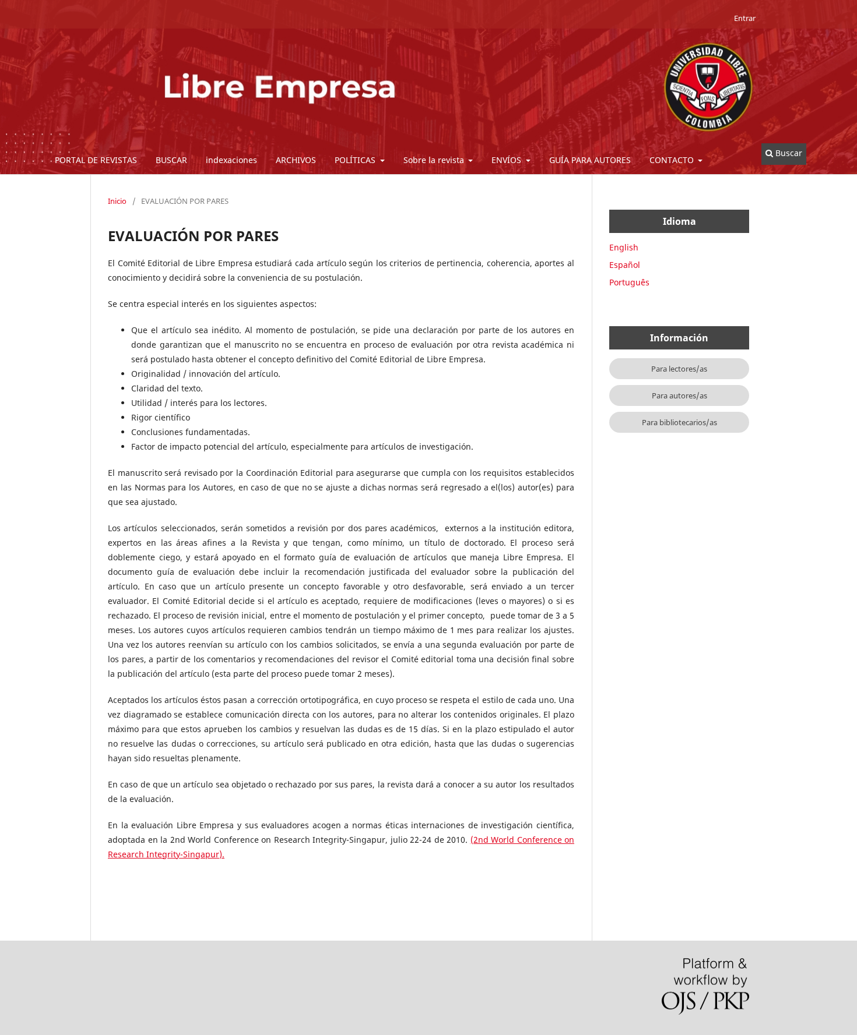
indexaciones (231, 159)
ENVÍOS (507, 159)
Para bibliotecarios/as (679, 422)
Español (624, 264)
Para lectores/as (679, 368)
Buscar (787, 152)
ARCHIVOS (296, 159)
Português (629, 282)
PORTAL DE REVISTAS (96, 159)
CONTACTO (672, 159)
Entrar (745, 18)
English (623, 247)
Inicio (117, 201)
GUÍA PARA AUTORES (590, 159)
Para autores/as (679, 395)
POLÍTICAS (356, 159)
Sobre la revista (434, 159)
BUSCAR (171, 159)
